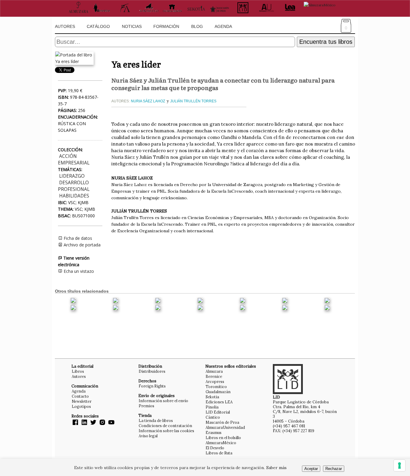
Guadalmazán (218, 391)
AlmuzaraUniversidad (225, 427)
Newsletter (82, 401)
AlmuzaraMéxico (221, 442)
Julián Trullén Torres (193, 101)
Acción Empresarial (73, 159)
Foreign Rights (152, 386)
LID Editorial (218, 412)
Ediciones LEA (219, 401)
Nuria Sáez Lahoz (148, 101)
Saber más (276, 467)
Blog (197, 26)
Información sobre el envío (163, 400)
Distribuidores (152, 371)
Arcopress (215, 381)
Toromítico (216, 386)
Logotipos (81, 406)
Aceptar (311, 468)
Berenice (214, 376)
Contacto (80, 396)
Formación (166, 26)
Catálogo (98, 26)
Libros (78, 371)
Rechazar (333, 468)
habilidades (74, 196)
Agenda (223, 26)
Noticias (132, 26)
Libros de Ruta (219, 452)
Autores (65, 26)
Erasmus (214, 432)
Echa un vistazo (78, 271)
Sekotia (212, 396)
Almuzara (214, 371)
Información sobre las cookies (166, 430)
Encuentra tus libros (325, 41)
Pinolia (212, 407)
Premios (146, 405)
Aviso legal (148, 435)
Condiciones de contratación (165, 425)
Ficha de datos (77, 238)
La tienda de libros (156, 420)
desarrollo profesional (73, 185)
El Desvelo (215, 447)
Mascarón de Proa (222, 422)
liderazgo (72, 176)
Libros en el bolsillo (223, 437)
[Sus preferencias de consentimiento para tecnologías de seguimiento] (399, 465)
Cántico (213, 417)
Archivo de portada (81, 245)
